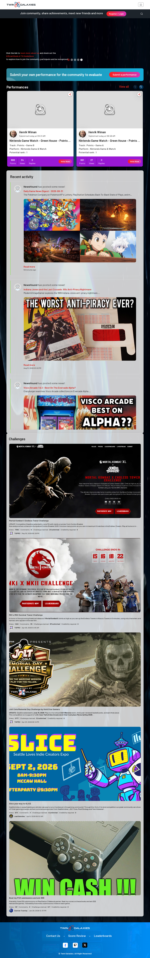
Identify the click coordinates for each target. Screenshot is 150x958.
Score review (77, 935)
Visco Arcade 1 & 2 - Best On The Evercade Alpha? (50, 387)
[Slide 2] (72, 59)
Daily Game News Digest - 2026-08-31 (43, 191)
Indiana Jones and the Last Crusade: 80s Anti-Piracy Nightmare (57, 289)
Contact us (53, 935)
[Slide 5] (81, 59)
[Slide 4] (78, 59)
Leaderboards (103, 935)
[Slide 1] (68, 59)
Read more (29, 266)
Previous (134, 86)
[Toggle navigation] (141, 4)
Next (140, 86)
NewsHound (30, 186)
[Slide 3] (75, 59)
